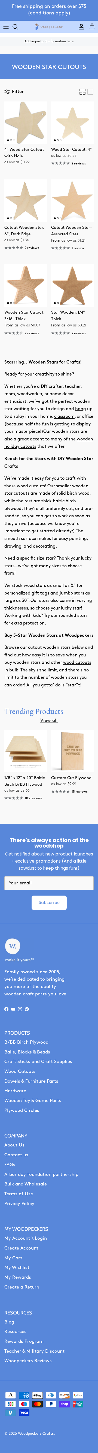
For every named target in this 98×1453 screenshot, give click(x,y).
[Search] (18, 27)
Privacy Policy (19, 1204)
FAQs (9, 1165)
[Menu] (6, 27)
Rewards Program (24, 1341)
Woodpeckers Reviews (28, 1361)
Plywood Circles (21, 1110)
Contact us (16, 1155)
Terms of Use (18, 1194)
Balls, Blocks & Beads (27, 1052)
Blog (9, 1322)
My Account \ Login (25, 1238)
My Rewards (17, 1277)
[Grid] (82, 91)
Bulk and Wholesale (25, 1184)
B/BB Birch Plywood (26, 1042)
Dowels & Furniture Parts (31, 1081)
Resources (15, 1331)
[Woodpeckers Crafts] (49, 26)
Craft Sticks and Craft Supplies (38, 1061)
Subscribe (49, 902)
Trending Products (33, 711)
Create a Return (21, 1287)
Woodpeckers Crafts (36, 1434)
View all (49, 720)
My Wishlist (16, 1267)
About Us (14, 1145)
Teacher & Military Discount (34, 1351)
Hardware (15, 1091)
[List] (90, 91)
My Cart (13, 1258)
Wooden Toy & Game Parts (32, 1100)
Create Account (21, 1248)
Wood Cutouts (19, 1071)
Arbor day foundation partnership (41, 1174)
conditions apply (49, 13)
